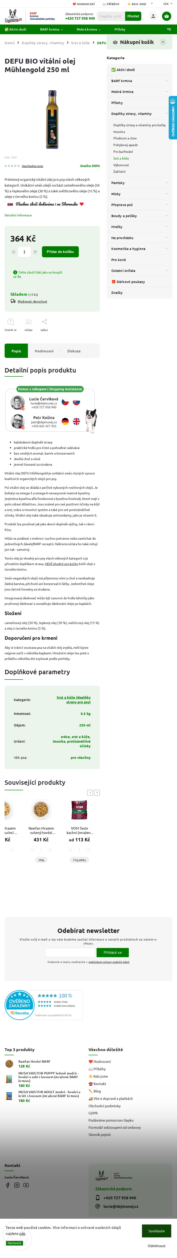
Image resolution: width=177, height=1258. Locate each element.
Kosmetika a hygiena (128, 248)
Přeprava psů (122, 204)
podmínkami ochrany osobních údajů (108, 962)
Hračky (117, 226)
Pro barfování (123, 151)
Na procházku (122, 237)
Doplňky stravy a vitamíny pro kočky (139, 125)
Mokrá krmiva (122, 91)
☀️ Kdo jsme (136, 4)
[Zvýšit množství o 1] (35, 252)
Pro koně (118, 259)
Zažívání (119, 171)
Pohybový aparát (125, 145)
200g (41, 860)
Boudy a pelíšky (124, 215)
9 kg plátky (79, 860)
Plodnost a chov (125, 138)
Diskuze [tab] (74, 350)
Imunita (119, 131)
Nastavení (14, 1243)
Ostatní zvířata (123, 270)
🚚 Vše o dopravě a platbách (110, 1098)
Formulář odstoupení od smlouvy (114, 1127)
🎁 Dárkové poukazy (128, 281)
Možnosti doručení (32, 301)
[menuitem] (19, 29)
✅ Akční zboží (123, 69)
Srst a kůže (121, 158)
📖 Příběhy (111, 4)
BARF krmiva (121, 80)
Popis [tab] (16, 350)
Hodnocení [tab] (44, 350)
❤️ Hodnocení (84, 4)
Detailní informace (18, 215)
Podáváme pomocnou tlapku (111, 1120)
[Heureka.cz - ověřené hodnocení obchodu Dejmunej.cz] (45, 1005)
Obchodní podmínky (104, 1106)
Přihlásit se (113, 952)
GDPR (92, 1113)
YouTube (26, 1185)
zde (22, 1233)
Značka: (90, 166)
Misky (116, 193)
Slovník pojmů (99, 1134)
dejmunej (7, 1185)
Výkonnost (121, 165)
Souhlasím (156, 1231)
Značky (117, 292)
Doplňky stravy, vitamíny (131, 113)
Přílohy (117, 102)
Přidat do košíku (60, 252)
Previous (91, 792)
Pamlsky (118, 182)
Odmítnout (156, 1245)
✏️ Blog (94, 1091)
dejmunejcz (17, 1185)
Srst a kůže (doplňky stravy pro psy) (74, 699)
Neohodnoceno (32, 166)
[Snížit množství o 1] (14, 252)
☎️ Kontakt (97, 1083)
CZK (166, 4)
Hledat (133, 16)
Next (98, 792)
